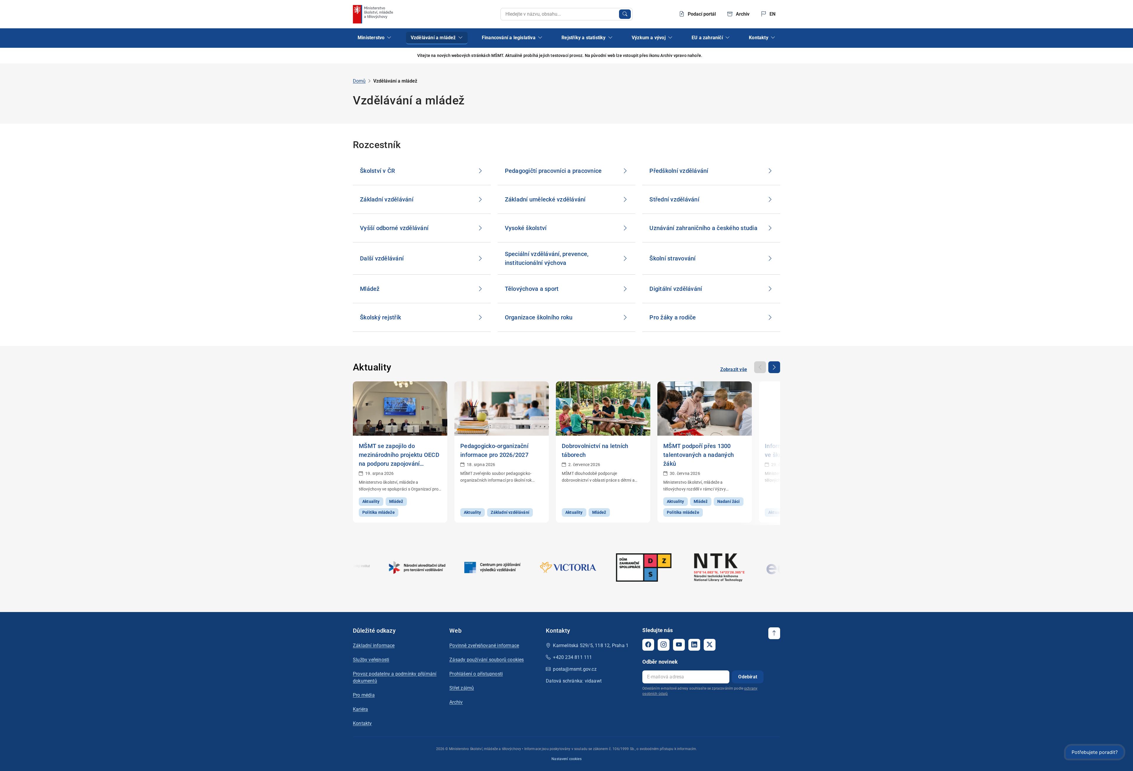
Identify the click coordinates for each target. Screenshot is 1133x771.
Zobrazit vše (733, 369)
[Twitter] (710, 645)
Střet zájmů (461, 688)
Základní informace (374, 645)
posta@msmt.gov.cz (574, 669)
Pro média (364, 695)
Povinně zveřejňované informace (484, 645)
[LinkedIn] (694, 645)
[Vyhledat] (625, 14)
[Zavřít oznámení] (775, 55)
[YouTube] (679, 645)
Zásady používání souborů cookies (486, 659)
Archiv (456, 702)
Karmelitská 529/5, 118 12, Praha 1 (590, 645)
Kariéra (360, 709)
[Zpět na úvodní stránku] (373, 14)
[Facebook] (648, 645)
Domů (359, 81)
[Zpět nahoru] (774, 633)
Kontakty (362, 723)
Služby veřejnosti (371, 659)
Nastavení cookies (566, 759)
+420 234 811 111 (572, 657)
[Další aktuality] (774, 367)
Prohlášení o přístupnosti (476, 674)
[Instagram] (663, 645)
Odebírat (747, 677)
